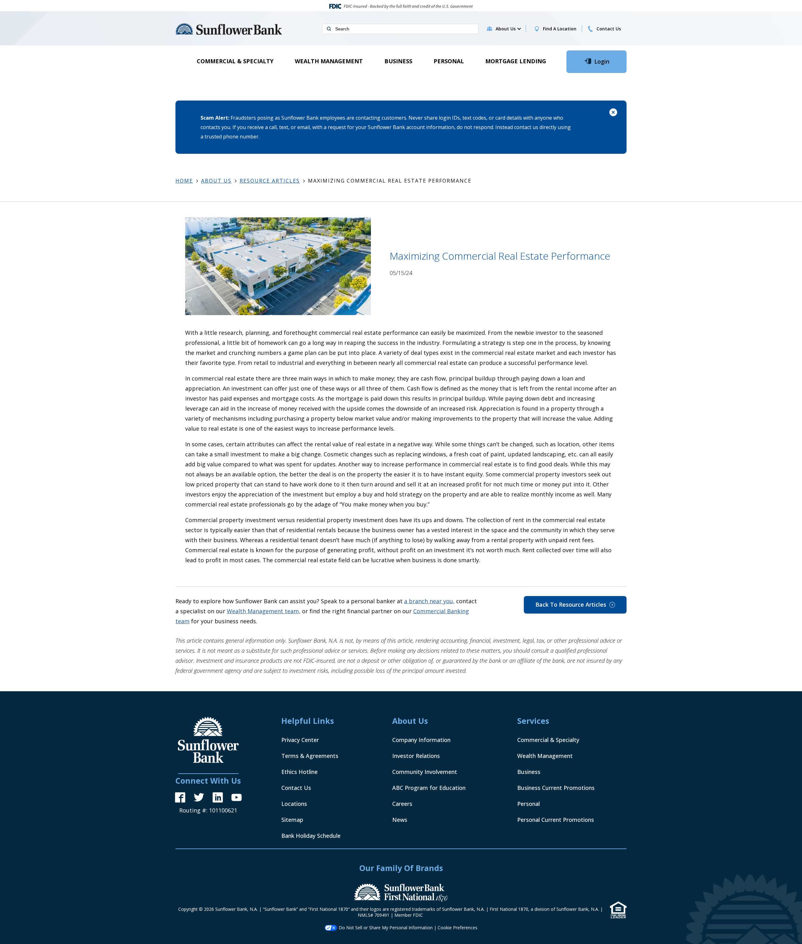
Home (184, 180)
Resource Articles (270, 180)
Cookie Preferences (457, 928)
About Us (216, 180)
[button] (508, 28)
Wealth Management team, (263, 611)
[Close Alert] (613, 113)
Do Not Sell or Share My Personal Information (386, 928)
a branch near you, (429, 601)
